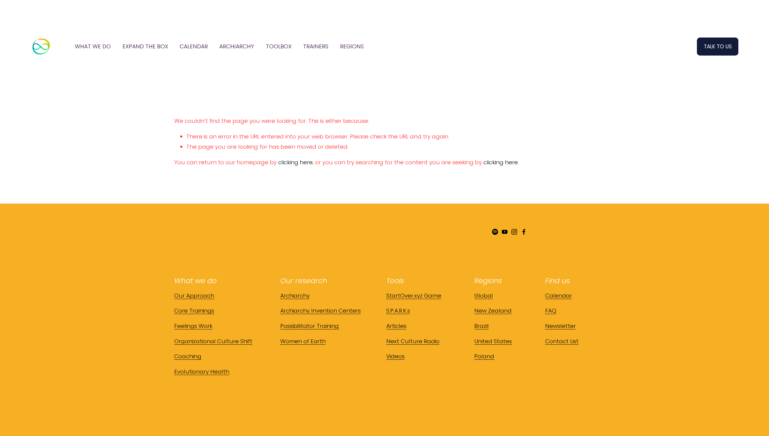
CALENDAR (194, 46)
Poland (484, 356)
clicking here (295, 162)
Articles (396, 326)
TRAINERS (315, 46)
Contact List (562, 341)
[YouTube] (505, 232)
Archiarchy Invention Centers (320, 311)
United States (493, 341)
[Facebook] (524, 232)
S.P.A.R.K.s (398, 311)
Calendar (558, 296)
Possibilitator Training (309, 326)
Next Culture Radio (412, 341)
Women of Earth (303, 341)
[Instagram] (514, 232)
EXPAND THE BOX (145, 46)
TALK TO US (718, 46)
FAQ (550, 311)
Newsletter (560, 326)
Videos (395, 356)
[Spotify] (495, 232)
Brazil (481, 326)
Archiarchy (295, 296)
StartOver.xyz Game (413, 296)
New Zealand (493, 311)
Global (483, 296)
